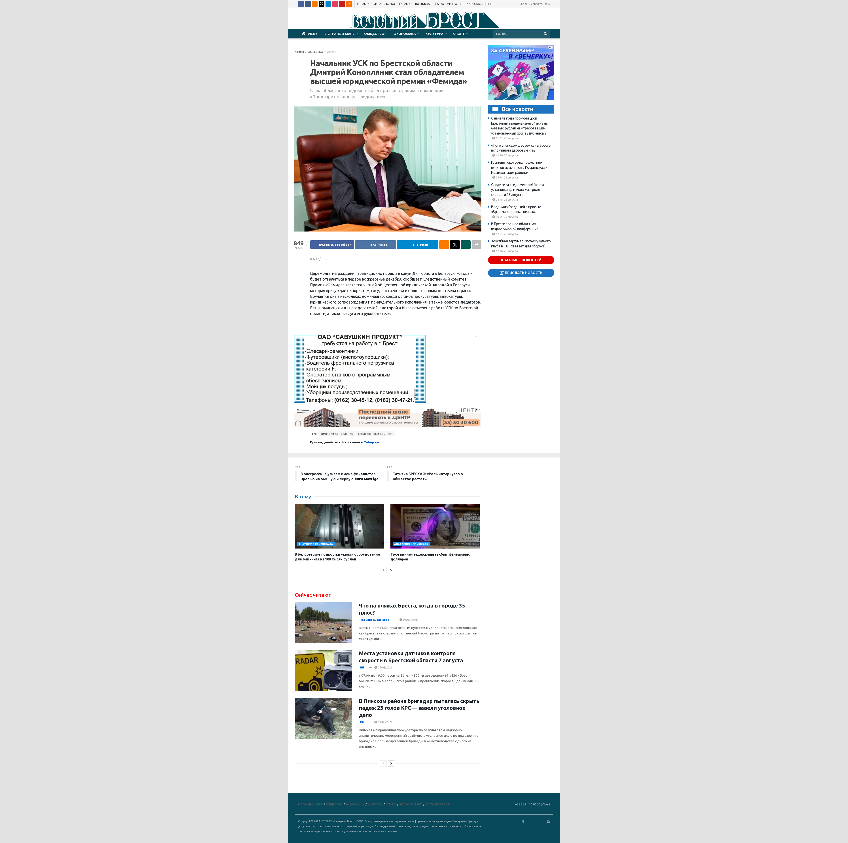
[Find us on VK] (308, 4)
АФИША (452, 3)
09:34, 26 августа (506, 177)
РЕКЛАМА (404, 3)
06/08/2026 (410, 619)
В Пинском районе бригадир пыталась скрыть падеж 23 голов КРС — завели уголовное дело (419, 708)
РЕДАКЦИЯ (364, 3)
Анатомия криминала (316, 544)
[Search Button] (546, 34)
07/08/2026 (384, 667)
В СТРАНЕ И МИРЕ (339, 34)
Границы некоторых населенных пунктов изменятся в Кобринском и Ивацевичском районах (519, 167)
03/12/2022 (319, 259)
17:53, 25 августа (506, 233)
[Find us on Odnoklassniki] (315, 4)
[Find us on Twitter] (321, 4)
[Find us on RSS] (349, 4)
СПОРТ (459, 34)
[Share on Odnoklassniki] (444, 244)
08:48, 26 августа (506, 199)
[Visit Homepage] (424, 18)
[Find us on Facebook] (301, 4)
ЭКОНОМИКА (405, 34)
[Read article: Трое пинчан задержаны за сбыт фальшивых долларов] (434, 526)
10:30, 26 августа (506, 155)
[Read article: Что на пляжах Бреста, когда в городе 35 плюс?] (323, 622)
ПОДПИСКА (422, 3)
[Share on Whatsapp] (466, 244)
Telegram (371, 442)
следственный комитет (375, 433)
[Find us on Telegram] (328, 4)
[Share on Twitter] (455, 244)
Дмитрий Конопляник (337, 433)
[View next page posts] (391, 570)
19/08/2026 (384, 721)
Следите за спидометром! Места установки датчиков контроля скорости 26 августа (517, 190)
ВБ (362, 667)
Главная (299, 51)
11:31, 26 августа (506, 138)
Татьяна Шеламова (374, 619)
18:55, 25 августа (506, 216)
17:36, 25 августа (506, 251)
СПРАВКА (438, 3)
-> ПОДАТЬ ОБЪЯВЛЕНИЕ (476, 3)
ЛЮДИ (331, 51)
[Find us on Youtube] (342, 4)
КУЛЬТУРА (434, 34)
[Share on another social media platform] (476, 244)
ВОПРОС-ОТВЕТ (410, 804)
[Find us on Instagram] (335, 4)
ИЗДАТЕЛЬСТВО (384, 3)
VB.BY (312, 34)
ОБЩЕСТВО (374, 34)
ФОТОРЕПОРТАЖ (438, 804)
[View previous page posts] (383, 570)
